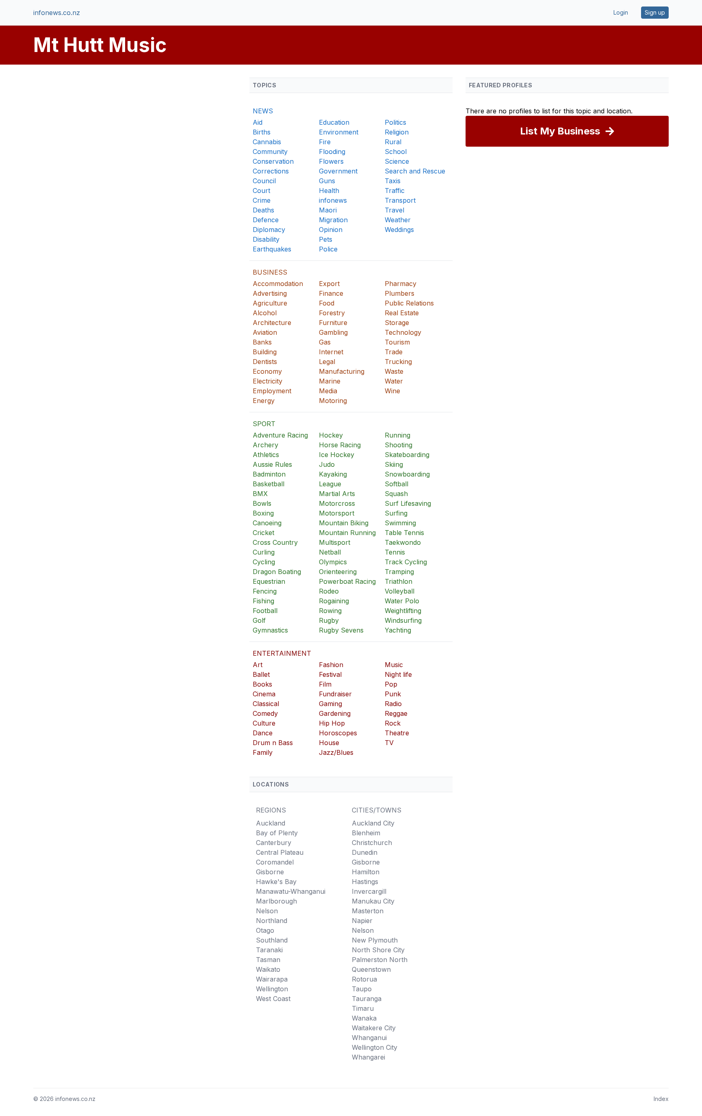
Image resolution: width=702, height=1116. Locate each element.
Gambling (333, 332)
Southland (272, 940)
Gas (325, 342)
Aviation (265, 332)
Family (263, 752)
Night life (398, 674)
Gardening (335, 713)
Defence (266, 220)
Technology (403, 332)
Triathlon (398, 581)
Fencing (265, 591)
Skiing (394, 464)
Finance (331, 293)
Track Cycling (406, 562)
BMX (260, 494)
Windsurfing (403, 620)
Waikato (268, 969)
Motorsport (336, 513)
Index (661, 1098)
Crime (262, 200)
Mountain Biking (343, 523)
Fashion (331, 665)
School (396, 151)
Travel (394, 210)
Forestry (332, 313)
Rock (393, 723)
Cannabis (267, 142)
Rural (393, 142)
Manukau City (373, 901)
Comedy (265, 713)
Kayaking (333, 474)
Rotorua (364, 979)
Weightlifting (403, 611)
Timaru (363, 1008)
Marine (329, 381)
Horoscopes (338, 733)
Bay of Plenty (277, 833)
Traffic (395, 190)
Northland (271, 921)
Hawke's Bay (276, 882)
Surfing (396, 513)
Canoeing (267, 523)
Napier (362, 921)
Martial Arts (337, 494)
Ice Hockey (336, 455)
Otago (265, 930)
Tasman (268, 960)
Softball (396, 484)
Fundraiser (335, 694)
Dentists (265, 362)
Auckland (270, 823)
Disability (266, 239)
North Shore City (378, 950)
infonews (333, 200)
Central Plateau (279, 852)
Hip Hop (332, 723)
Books (262, 684)
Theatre (397, 733)
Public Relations (409, 303)
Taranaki (269, 950)
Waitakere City (374, 1028)
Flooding (332, 151)
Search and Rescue (415, 171)
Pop (391, 684)
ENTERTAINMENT (282, 653)
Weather (398, 220)
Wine (392, 391)
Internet (331, 352)
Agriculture (270, 303)
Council (264, 181)
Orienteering (338, 572)
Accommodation (278, 284)
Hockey (331, 435)
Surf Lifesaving (408, 503)
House (329, 743)
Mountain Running (347, 533)
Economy (267, 371)
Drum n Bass (273, 743)
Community (270, 151)
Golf (259, 620)
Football (265, 611)
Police (328, 249)
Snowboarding (407, 474)
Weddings (399, 229)
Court (261, 190)
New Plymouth (375, 940)
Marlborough (276, 901)
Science (397, 161)
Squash (396, 494)
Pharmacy (400, 284)
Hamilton (365, 872)
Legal (327, 362)
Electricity (267, 381)
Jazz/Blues (336, 752)
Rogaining (334, 601)
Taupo (362, 989)
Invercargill (369, 891)
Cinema (264, 694)
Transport (400, 200)
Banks (262, 342)
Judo (327, 464)
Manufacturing (341, 371)
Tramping (399, 572)
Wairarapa (272, 979)
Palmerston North (379, 960)
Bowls (262, 503)
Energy (264, 401)
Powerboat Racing (347, 581)
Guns (327, 181)
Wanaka (364, 1018)
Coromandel (275, 862)
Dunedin (364, 852)
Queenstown (371, 969)
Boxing (263, 513)
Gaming (330, 704)
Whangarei (368, 1057)
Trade (394, 352)
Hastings (365, 882)
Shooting (398, 445)
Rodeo (329, 591)
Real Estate (402, 313)
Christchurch (372, 843)
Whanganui (369, 1038)
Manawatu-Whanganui (290, 891)
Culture (264, 723)
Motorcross (337, 503)
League (330, 484)
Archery (265, 445)
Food (326, 303)
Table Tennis (404, 533)
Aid (257, 122)
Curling (264, 552)
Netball (330, 552)
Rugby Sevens (341, 630)
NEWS (263, 111)
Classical (266, 704)
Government (338, 171)
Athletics (266, 455)
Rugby (329, 620)
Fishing (263, 601)
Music (394, 665)
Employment (272, 391)
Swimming (400, 523)
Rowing (330, 611)
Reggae (396, 713)
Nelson (267, 911)
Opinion (330, 229)
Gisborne (270, 872)
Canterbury (273, 843)
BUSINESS (270, 272)
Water (394, 381)
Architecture (272, 323)
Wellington (272, 989)
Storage (397, 323)
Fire (325, 142)
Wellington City (374, 1047)
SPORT (264, 424)
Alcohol (265, 313)
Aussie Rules (272, 464)
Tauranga (366, 999)
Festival (330, 674)
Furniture (333, 323)
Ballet (261, 674)
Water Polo (402, 601)
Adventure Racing (280, 435)
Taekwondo (403, 542)
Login (620, 12)
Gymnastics (270, 630)
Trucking (398, 362)
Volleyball (399, 591)
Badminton (269, 474)
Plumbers (399, 293)
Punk (393, 694)
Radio (393, 704)
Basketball (268, 484)
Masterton (368, 911)
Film (325, 684)
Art (257, 665)
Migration (333, 220)
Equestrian (269, 581)
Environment (338, 132)
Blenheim (366, 833)
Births (262, 132)
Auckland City (373, 823)
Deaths (263, 210)
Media (328, 391)
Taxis (393, 181)
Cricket (263, 533)
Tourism (397, 342)
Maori (328, 210)
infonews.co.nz (56, 13)
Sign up (655, 12)
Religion (397, 132)
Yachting (398, 630)
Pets (325, 239)
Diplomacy (269, 229)
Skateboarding (407, 455)
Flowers (331, 161)
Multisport (334, 542)
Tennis (395, 552)
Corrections (271, 171)
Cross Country (275, 542)
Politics (395, 122)
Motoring (333, 401)
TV (389, 743)
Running (397, 435)
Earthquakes (272, 249)
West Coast (273, 999)
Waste (394, 371)
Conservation (273, 161)
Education (334, 122)
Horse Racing (340, 445)
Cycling (264, 562)
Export (329, 284)
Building (265, 352)
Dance (263, 733)
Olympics (333, 562)
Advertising (270, 293)
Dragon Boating (277, 572)
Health (329, 190)
